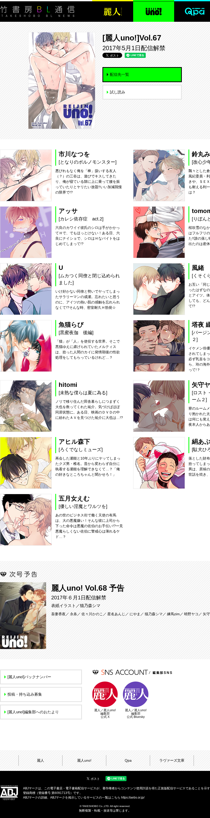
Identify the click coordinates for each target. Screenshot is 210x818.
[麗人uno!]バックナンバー (29, 677)
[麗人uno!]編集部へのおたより (33, 712)
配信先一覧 (119, 74)
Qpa (128, 760)
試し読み (117, 92)
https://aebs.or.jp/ (132, 797)
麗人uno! (84, 760)
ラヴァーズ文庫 (171, 760)
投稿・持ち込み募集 (24, 694)
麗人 (40, 760)
